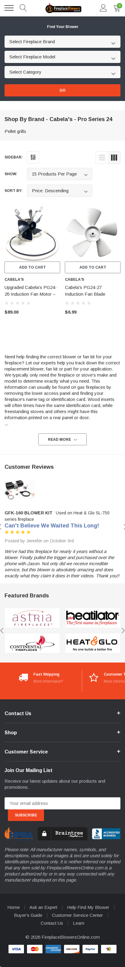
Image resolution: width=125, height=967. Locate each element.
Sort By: (13, 191)
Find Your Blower (62, 27)
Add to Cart (32, 267)
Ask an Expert (43, 907)
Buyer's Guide (28, 915)
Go (62, 90)
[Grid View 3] (114, 157)
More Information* (48, 681)
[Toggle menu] (9, 7)
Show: (11, 174)
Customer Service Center (77, 915)
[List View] (102, 157)
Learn (78, 923)
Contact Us (52, 923)
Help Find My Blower (88, 907)
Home (13, 907)
